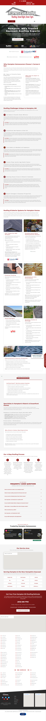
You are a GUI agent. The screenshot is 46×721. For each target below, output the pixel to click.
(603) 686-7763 (23, 602)
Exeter (23, 580)
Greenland (10, 583)
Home (15, 696)
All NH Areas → (36, 586)
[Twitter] (9, 697)
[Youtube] (7, 699)
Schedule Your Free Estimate (23, 610)
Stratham (36, 580)
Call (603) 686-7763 (29, 39)
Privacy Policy (6, 701)
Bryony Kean (10, 530)
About (15, 698)
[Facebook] (2, 697)
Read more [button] (26, 537)
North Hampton (23, 577)
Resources (16, 701)
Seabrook (36, 577)
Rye (9, 580)
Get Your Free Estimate (18, 39)
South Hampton (9, 586)
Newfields (23, 586)
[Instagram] (4, 699)
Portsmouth (23, 583)
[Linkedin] (6, 697)
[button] (34, 21)
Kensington (36, 583)
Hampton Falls (10, 577)
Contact (15, 703)
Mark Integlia (29, 530)
